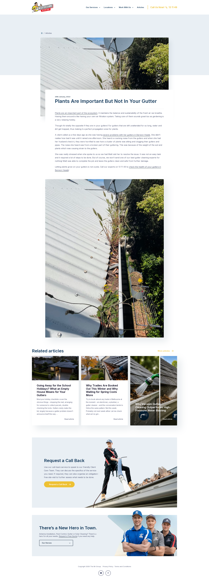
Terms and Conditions (122, 566)
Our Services (92, 7)
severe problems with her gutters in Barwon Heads (126, 135)
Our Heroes (47, 543)
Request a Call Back (58, 484)
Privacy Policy (108, 566)
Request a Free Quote (68, 536)
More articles (164, 351)
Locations (108, 7)
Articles (140, 7)
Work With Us (125, 7)
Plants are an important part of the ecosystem (76, 113)
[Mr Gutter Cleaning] (42, 12)
